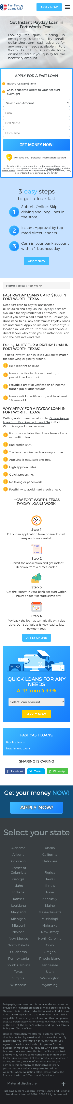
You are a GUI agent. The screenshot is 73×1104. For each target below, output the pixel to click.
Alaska (50, 848)
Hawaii (49, 879)
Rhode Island (49, 958)
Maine (50, 905)
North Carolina (49, 939)
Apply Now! (36, 807)
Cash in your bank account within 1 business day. (45, 246)
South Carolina (18, 965)
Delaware (49, 861)
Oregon (50, 952)
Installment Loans (18, 748)
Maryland (18, 912)
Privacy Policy (54, 168)
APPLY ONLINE (36, 637)
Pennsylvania (18, 958)
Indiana (18, 892)
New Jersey (50, 932)
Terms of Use (8, 170)
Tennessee (50, 965)
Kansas (18, 899)
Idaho (18, 886)
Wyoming (50, 985)
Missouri (18, 925)
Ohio (50, 945)
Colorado (18, 861)
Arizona (18, 855)
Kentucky (49, 899)
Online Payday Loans (47, 309)
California (49, 855)
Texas (21, 286)
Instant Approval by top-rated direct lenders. (42, 230)
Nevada (18, 932)
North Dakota (18, 945)
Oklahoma (18, 952)
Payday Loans (15, 742)
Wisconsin (18, 985)
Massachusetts (50, 912)
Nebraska (49, 925)
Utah (50, 972)
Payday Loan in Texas (29, 355)
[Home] (11, 7)
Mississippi (50, 919)
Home (10, 286)
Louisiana (18, 905)
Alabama (18, 848)
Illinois (50, 886)
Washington (49, 978)
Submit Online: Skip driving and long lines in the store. (42, 212)
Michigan (18, 919)
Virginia (18, 978)
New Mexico (18, 939)
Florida (49, 872)
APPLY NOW (36, 714)
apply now (49, 7)
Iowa (50, 892)
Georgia (18, 879)
